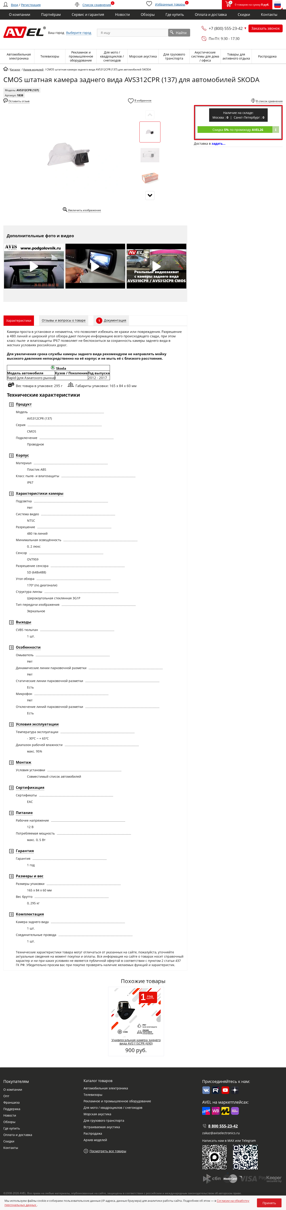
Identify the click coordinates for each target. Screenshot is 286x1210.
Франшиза (11, 1102)
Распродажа (93, 1133)
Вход (14, 5)
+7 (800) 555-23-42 (226, 28)
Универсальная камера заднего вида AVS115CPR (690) (136, 1041)
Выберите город (78, 33)
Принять (269, 1203)
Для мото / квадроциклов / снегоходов (113, 1107)
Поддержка (11, 1109)
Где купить (11, 1128)
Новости (9, 1115)
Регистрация (31, 5)
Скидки (8, 1141)
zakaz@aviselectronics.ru (221, 1133)
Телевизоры (93, 1095)
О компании (12, 1089)
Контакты (10, 1148)
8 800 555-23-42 (223, 1126)
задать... (218, 143)
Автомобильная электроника (106, 1088)
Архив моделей (95, 1140)
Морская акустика (97, 1114)
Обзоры (9, 1122)
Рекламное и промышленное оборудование (117, 1101)
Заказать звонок (265, 28)
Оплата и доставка (17, 1135)
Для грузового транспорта (104, 1120)
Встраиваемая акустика (102, 1127)
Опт (6, 1096)
